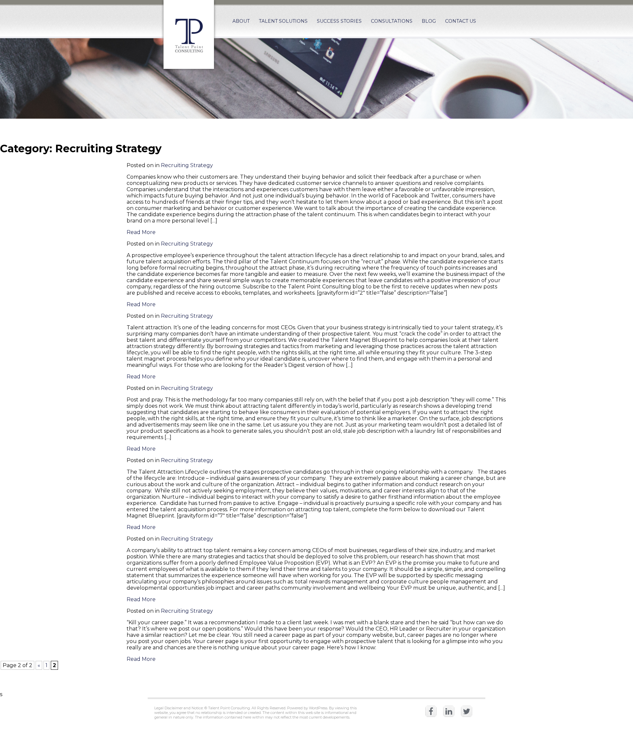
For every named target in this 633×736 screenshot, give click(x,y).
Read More (141, 232)
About (241, 21)
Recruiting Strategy (187, 165)
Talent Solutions (283, 21)
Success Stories (339, 21)
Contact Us (460, 21)
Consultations (391, 21)
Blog (429, 21)
